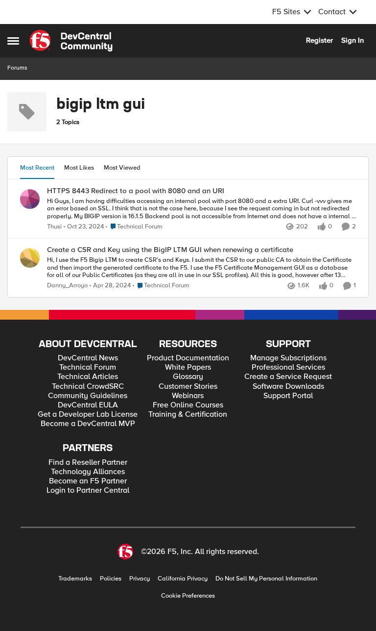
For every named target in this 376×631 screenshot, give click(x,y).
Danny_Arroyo (67, 285)
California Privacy (183, 578)
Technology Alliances (88, 472)
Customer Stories (188, 386)
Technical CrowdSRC (88, 386)
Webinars (188, 396)
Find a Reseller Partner (87, 462)
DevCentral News (88, 358)
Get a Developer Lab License (88, 414)
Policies (110, 578)
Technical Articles (87, 376)
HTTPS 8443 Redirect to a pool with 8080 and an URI (135, 191)
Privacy (139, 578)
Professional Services (288, 367)
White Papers (188, 367)
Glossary (188, 376)
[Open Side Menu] (13, 40)
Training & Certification (187, 414)
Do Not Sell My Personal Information (266, 578)
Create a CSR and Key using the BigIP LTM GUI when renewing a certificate (170, 250)
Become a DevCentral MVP (88, 424)
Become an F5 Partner (88, 481)
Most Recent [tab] (37, 168)
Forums (17, 68)
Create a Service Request (288, 376)
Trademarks (75, 578)
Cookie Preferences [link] (188, 596)
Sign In (352, 40)
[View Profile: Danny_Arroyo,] (30, 258)
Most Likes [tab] (79, 168)
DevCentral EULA (88, 405)
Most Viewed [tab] (122, 168)
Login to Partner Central (88, 490)
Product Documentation (188, 358)
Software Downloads (288, 386)
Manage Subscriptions (288, 358)
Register (319, 40)
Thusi (54, 226)
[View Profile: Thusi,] (30, 199)
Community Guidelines (87, 396)
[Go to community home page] (71, 40)
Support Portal (288, 396)
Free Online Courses (188, 405)
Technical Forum (87, 367)
